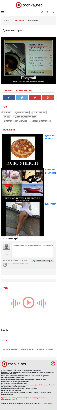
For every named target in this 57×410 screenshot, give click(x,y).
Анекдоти (33, 20)
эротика (7, 117)
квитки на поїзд (45, 349)
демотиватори (10, 349)
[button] (47, 12)
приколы (7, 112)
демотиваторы (22, 112)
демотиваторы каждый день (15, 121)
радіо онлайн (27, 349)
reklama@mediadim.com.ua (39, 385)
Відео (7, 20)
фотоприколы (39, 112)
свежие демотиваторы (41, 121)
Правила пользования (8, 398)
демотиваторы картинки (25, 117)
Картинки (19, 20)
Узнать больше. (47, 403)
